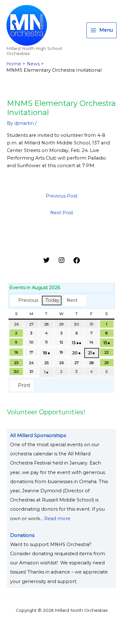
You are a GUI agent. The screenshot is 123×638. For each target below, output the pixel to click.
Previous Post (62, 196)
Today (52, 300)
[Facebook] (76, 262)
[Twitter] (46, 262)
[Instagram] (61, 262)
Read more (57, 518)
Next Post (61, 213)
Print (22, 386)
